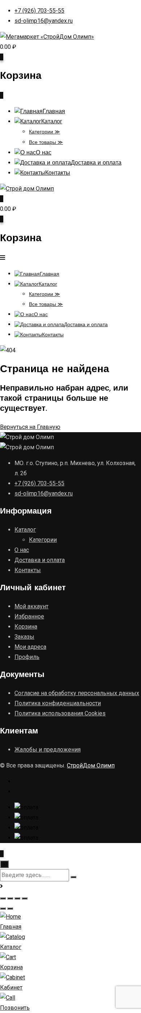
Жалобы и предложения (47, 749)
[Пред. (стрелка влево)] (3, 908)
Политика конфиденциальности (57, 703)
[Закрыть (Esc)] (24, 898)
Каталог (51, 122)
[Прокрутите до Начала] (2, 853)
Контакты (57, 173)
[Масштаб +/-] (3, 898)
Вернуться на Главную (30, 426)
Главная (54, 112)
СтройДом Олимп (91, 765)
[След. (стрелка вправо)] (10, 908)
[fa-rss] (17, 781)
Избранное (29, 616)
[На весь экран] (10, 898)
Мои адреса (30, 646)
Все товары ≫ (46, 142)
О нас (43, 153)
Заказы (24, 636)
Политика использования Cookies (60, 713)
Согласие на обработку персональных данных (76, 693)
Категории (43, 539)
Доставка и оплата (96, 163)
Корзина (25, 626)
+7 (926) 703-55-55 (39, 10)
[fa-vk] (17, 791)
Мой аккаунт (31, 606)
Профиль (26, 657)
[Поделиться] (17, 898)
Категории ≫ (44, 132)
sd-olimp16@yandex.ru (43, 20)
